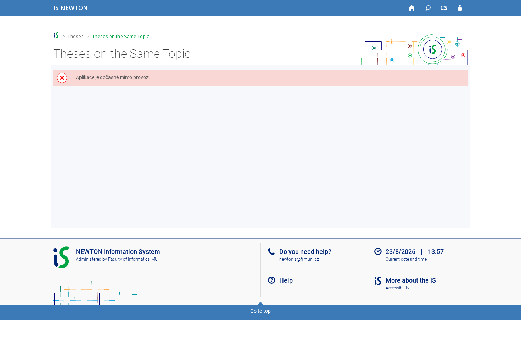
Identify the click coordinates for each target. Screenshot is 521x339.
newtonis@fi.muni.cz (299, 259)
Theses (76, 36)
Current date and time (406, 259)
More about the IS (411, 280)
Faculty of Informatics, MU (133, 259)
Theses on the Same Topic (120, 36)
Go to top (260, 311)
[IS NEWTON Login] (460, 8)
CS (443, 8)
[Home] (412, 8)
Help (286, 280)
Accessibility (397, 287)
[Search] (428, 8)
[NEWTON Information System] (56, 35)
